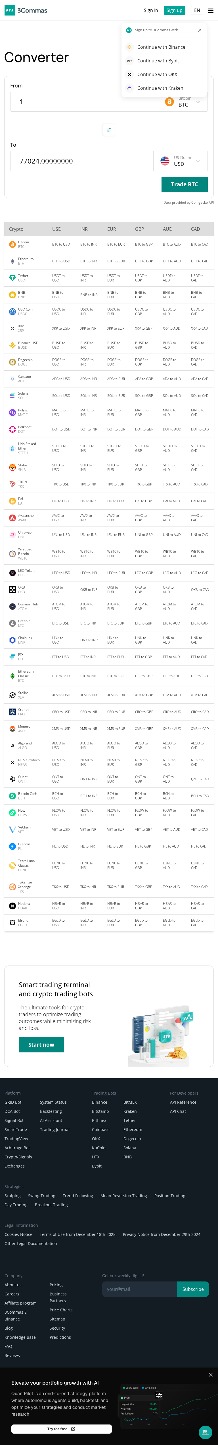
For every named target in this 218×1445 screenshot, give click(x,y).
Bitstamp (100, 1111)
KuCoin (99, 1147)
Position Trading (169, 1195)
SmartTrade (16, 1129)
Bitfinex (99, 1120)
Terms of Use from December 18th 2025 (78, 1234)
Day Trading (16, 1204)
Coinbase (101, 1129)
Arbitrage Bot (17, 1147)
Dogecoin (132, 1138)
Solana (129, 1147)
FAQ (8, 1346)
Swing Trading (41, 1195)
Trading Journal (55, 1129)
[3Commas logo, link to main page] (26, 10)
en (197, 10)
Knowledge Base (20, 1337)
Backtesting (51, 1111)
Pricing (56, 1284)
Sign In (151, 10)
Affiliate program (21, 1303)
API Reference (183, 1102)
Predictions (60, 1337)
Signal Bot (14, 1120)
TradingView (16, 1138)
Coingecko (199, 202)
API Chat (178, 1111)
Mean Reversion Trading (123, 1195)
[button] (205, 1432)
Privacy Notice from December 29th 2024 (161, 1234)
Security (57, 1328)
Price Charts (61, 1310)
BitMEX (130, 1102)
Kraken (130, 1111)
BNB (127, 1157)
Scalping (13, 1195)
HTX (95, 1157)
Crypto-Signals (18, 1157)
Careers (12, 1294)
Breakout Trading (51, 1204)
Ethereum (132, 1129)
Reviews (12, 1355)
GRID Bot (13, 1102)
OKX (96, 1138)
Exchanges (15, 1166)
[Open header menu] (210, 10)
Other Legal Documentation (31, 1243)
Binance (99, 1102)
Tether (129, 1120)
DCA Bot (12, 1111)
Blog (9, 1328)
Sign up (175, 10)
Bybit (97, 1166)
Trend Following (78, 1195)
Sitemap (57, 1319)
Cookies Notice (18, 1234)
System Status (53, 1102)
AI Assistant (51, 1120)
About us (13, 1284)
